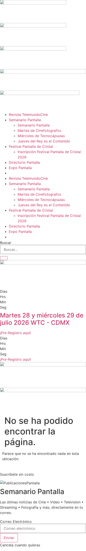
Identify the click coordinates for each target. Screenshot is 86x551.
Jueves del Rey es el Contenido (44, 141)
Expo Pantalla (20, 167)
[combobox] (43, 249)
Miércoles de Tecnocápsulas (41, 136)
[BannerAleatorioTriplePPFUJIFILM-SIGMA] (43, 365)
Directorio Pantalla (24, 162)
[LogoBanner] (39, 94)
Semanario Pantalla (25, 120)
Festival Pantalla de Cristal (31, 146)
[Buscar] (3, 258)
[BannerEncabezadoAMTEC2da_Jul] (33, 3)
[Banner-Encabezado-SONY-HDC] (33, 26)
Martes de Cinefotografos (39, 130)
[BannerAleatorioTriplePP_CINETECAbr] (43, 391)
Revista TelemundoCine (28, 114)
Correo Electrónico (16, 521)
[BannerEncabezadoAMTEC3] (33, 49)
